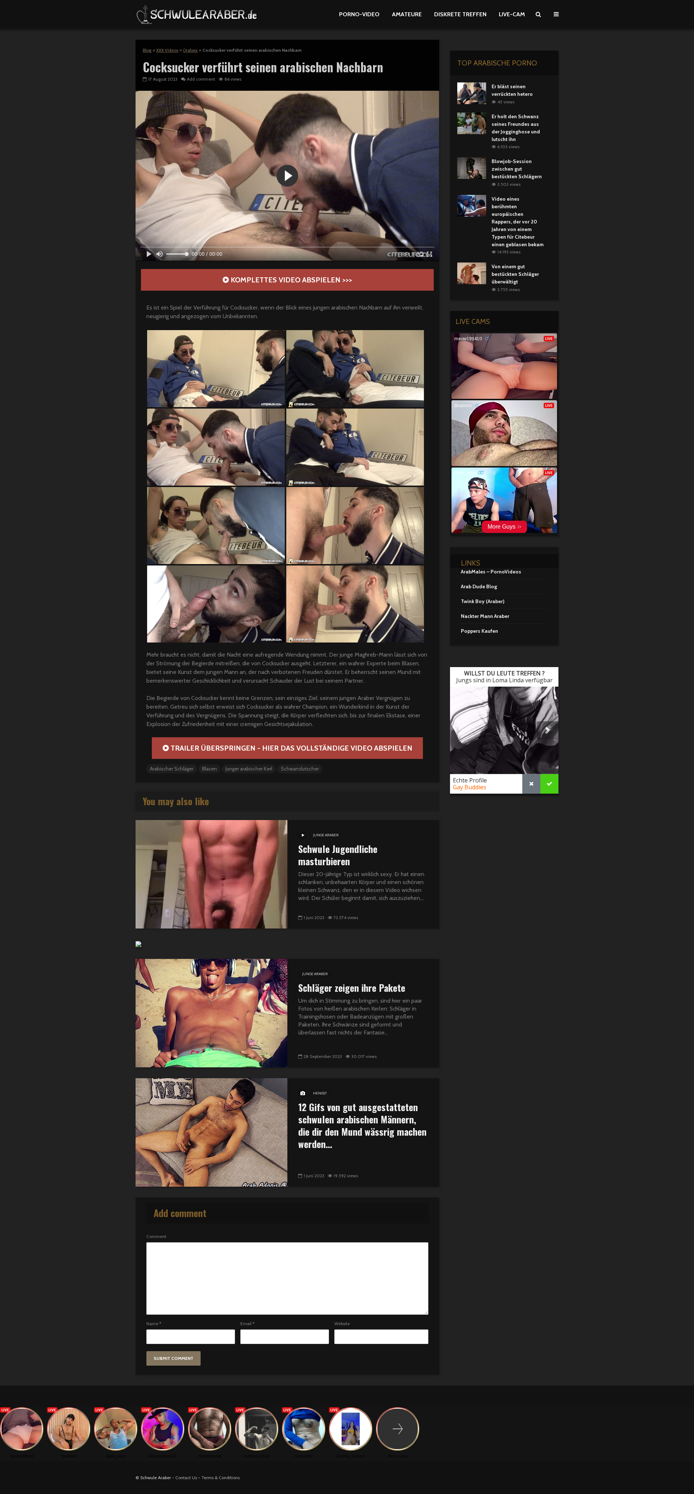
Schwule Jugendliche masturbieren (337, 855)
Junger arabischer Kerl (249, 768)
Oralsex (190, 50)
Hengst (320, 1093)
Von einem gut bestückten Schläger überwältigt (515, 274)
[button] (216, 368)
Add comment (201, 79)
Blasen (209, 768)
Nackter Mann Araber (485, 616)
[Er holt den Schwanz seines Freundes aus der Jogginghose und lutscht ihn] (471, 122)
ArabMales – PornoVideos (491, 571)
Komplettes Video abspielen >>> (290, 280)
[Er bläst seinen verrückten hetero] (471, 92)
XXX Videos (167, 50)
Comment (156, 1236)
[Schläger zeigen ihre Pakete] (211, 1012)
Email (247, 1324)
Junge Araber (326, 835)
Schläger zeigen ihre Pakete (351, 988)
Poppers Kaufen (479, 631)
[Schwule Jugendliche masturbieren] (211, 873)
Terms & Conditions (220, 1477)
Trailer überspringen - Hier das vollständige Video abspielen (290, 748)
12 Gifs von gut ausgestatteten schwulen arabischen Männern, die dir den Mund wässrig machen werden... (362, 1125)
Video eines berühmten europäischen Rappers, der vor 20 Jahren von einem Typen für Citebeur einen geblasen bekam (518, 222)
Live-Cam (512, 14)
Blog (147, 50)
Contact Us (186, 1477)
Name (153, 1324)
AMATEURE (407, 14)
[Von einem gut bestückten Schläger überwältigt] (471, 273)
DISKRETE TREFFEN (460, 14)
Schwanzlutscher (300, 768)
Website (342, 1324)
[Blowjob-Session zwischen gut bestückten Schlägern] (471, 168)
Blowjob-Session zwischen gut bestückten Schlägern (517, 169)
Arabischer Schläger (171, 768)
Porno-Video (359, 14)
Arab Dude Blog (479, 586)
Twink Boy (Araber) (483, 601)
